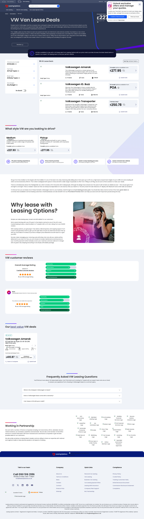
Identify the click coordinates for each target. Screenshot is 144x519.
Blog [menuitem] (106, 1)
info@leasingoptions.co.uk (24, 478)
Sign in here (121, 20)
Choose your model (13, 62)
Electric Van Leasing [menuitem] (21, 10)
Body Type (10, 76)
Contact (58, 485)
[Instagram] (13, 485)
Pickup (44, 137)
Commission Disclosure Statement (123, 485)
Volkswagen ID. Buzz (77, 84)
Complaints (116, 488)
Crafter (41, 180)
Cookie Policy (117, 477)
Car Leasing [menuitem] (10, 1)
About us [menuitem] (101, 1)
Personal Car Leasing (90, 474)
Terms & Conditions (62, 477)
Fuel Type (10, 69)
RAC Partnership (89, 491)
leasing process (82, 190)
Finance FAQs (60, 488)
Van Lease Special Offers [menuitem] (36, 10)
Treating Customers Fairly (120, 480)
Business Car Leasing (90, 480)
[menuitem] (10, 10)
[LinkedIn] (23, 485)
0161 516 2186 (79, 513)
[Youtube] (32, 485)
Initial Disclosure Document (121, 483)
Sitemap (58, 491)
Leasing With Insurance (91, 485)
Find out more (135, 17)
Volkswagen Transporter (80, 101)
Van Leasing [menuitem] (26, 1)
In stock (24, 90)
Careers (58, 483)
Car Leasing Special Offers (92, 483)
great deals (123, 190)
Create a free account (117, 17)
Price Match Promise (74, 192)
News (57, 480)
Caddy (16, 32)
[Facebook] (27, 485)
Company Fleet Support (91, 488)
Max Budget (10, 83)
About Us (59, 474)
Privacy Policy (117, 474)
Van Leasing (88, 477)
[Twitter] (18, 485)
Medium (11, 137)
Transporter (34, 185)
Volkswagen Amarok (78, 67)
